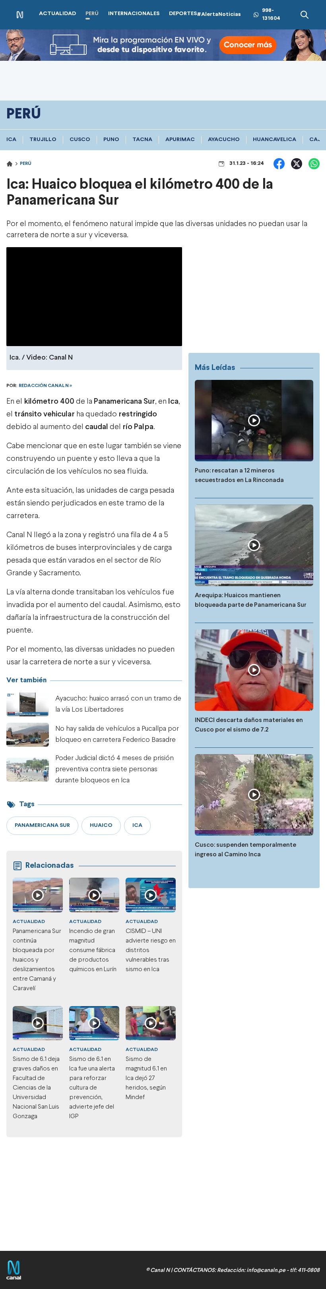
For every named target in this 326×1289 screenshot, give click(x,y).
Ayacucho (224, 139)
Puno (111, 139)
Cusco (80, 139)
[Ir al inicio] (20, 15)
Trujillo (42, 139)
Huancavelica (274, 139)
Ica (11, 139)
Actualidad (29, 921)
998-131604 (271, 14)
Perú (25, 163)
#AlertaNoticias (219, 14)
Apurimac (180, 139)
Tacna (142, 139)
